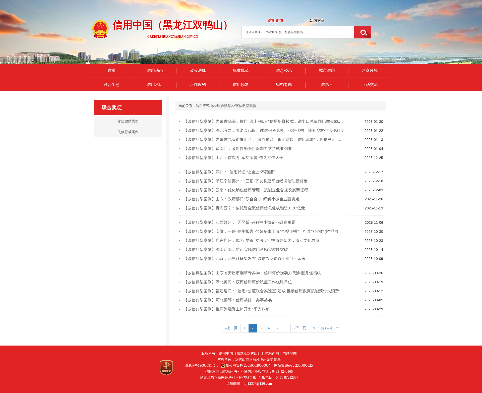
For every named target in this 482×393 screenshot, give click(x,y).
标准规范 (241, 70)
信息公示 (284, 70)
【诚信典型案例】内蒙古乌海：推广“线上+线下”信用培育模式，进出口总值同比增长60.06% (265, 121)
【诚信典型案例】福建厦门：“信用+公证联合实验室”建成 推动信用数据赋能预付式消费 (261, 291)
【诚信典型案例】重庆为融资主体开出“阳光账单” (227, 309)
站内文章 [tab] (317, 21)
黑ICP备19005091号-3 (201, 365)
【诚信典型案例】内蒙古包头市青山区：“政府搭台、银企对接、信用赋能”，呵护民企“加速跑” (267, 139)
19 (285, 328)
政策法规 (198, 70)
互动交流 (370, 84)
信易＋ (327, 84)
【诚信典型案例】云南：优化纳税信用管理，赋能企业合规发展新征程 (246, 190)
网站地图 (290, 353)
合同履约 (198, 84)
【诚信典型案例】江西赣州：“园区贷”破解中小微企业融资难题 (239, 222)
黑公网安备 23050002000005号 (248, 365)
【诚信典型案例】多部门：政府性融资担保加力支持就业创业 (238, 148)
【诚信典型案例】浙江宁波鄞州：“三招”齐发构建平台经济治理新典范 (246, 181)
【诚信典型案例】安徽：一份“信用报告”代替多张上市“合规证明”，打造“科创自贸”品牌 (261, 231)
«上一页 (231, 328)
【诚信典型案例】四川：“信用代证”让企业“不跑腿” (229, 172)
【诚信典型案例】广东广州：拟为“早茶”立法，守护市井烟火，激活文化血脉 (252, 240)
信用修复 (241, 84)
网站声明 (272, 353)
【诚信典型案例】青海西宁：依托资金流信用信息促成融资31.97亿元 (244, 208)
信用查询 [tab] (275, 21)
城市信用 (327, 70)
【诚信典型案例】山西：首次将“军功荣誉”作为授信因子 (233, 157)
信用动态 (155, 70)
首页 (112, 70)
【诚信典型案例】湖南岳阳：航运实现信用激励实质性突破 (236, 249)
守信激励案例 (245, 106)
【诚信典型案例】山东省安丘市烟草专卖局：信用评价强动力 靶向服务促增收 (252, 273)
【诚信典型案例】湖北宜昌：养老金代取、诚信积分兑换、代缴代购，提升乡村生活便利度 (264, 130)
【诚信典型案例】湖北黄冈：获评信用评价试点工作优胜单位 (238, 282)
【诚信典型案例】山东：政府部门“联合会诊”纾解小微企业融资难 (241, 199)
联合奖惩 (112, 84)
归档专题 (284, 84)
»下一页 (300, 328)
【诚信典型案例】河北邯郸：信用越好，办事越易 (228, 300)
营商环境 (370, 70)
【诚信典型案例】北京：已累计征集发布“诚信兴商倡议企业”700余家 (245, 258)
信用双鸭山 (204, 106)
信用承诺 (155, 84)
